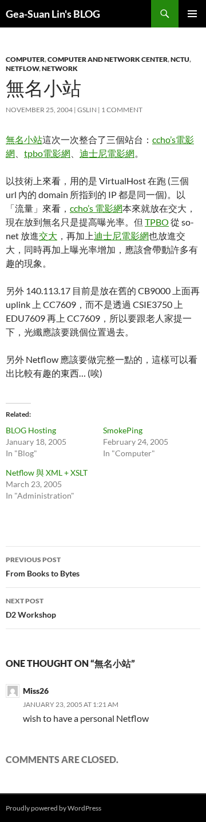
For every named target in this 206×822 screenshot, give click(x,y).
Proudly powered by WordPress (53, 808)
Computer (25, 59)
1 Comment (121, 109)
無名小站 (24, 139)
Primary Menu (192, 13)
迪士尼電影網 (107, 153)
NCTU (180, 59)
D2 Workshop (31, 607)
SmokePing (122, 430)
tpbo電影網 (47, 153)
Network (60, 68)
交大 (48, 235)
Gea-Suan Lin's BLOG (53, 13)
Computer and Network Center (107, 59)
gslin (87, 109)
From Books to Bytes (43, 566)
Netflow (22, 68)
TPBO (157, 221)
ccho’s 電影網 (96, 208)
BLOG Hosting (31, 430)
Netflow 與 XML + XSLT (47, 472)
